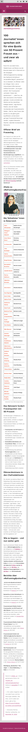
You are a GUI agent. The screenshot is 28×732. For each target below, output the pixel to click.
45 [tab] (18, 211)
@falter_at (14, 676)
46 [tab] (19, 211)
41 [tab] (11, 211)
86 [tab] (6, 214)
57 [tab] (18, 212)
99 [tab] (13, 215)
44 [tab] (16, 211)
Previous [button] (5, 203)
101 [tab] (16, 215)
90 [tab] (13, 214)
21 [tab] (18, 209)
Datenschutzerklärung (19, 728)
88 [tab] (9, 214)
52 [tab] (9, 212)
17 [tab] (11, 209)
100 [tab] (14, 215)
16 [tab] (9, 209)
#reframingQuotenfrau (12, 683)
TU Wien (13, 565)
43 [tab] (14, 211)
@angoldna (14, 685)
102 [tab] (18, 215)
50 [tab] (6, 212)
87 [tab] (8, 214)
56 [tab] (16, 212)
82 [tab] (19, 213)
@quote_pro (8, 680)
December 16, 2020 (11, 714)
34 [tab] (19, 210)
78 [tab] (13, 213)
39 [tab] (8, 211)
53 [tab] (11, 212)
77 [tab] (11, 213)
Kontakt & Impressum (8, 728)
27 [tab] (8, 210)
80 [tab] (16, 213)
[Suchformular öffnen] (25, 11)
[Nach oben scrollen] (25, 729)
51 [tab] (8, 212)
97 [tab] (9, 215)
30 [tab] (13, 210)
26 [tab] (6, 210)
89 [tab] (11, 214)
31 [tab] (14, 210)
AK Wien (6, 571)
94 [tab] (19, 214)
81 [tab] (18, 213)
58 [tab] (19, 212)
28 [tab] (9, 210)
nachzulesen (7, 162)
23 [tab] (21, 209)
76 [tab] (9, 213)
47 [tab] (21, 211)
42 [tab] (13, 211)
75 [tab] (8, 213)
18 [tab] (13, 209)
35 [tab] (21, 210)
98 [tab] (11, 215)
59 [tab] (21, 212)
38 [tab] (6, 211)
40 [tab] (9, 211)
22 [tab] (19, 209)
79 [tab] (14, 213)
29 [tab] (11, 210)
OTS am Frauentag (11, 180)
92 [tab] (16, 214)
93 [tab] (18, 214)
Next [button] (23, 203)
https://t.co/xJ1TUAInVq (12, 703)
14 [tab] (6, 209)
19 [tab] (14, 209)
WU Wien (14, 567)
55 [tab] (14, 212)
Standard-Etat (20, 616)
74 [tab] (6, 213)
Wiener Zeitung (11, 662)
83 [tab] (21, 213)
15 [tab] (8, 209)
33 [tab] (18, 210)
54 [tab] (13, 212)
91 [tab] (14, 214)
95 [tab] (21, 214)
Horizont (7, 644)
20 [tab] (16, 209)
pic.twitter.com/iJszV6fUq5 (13, 705)
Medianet (14, 590)
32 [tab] (16, 210)
